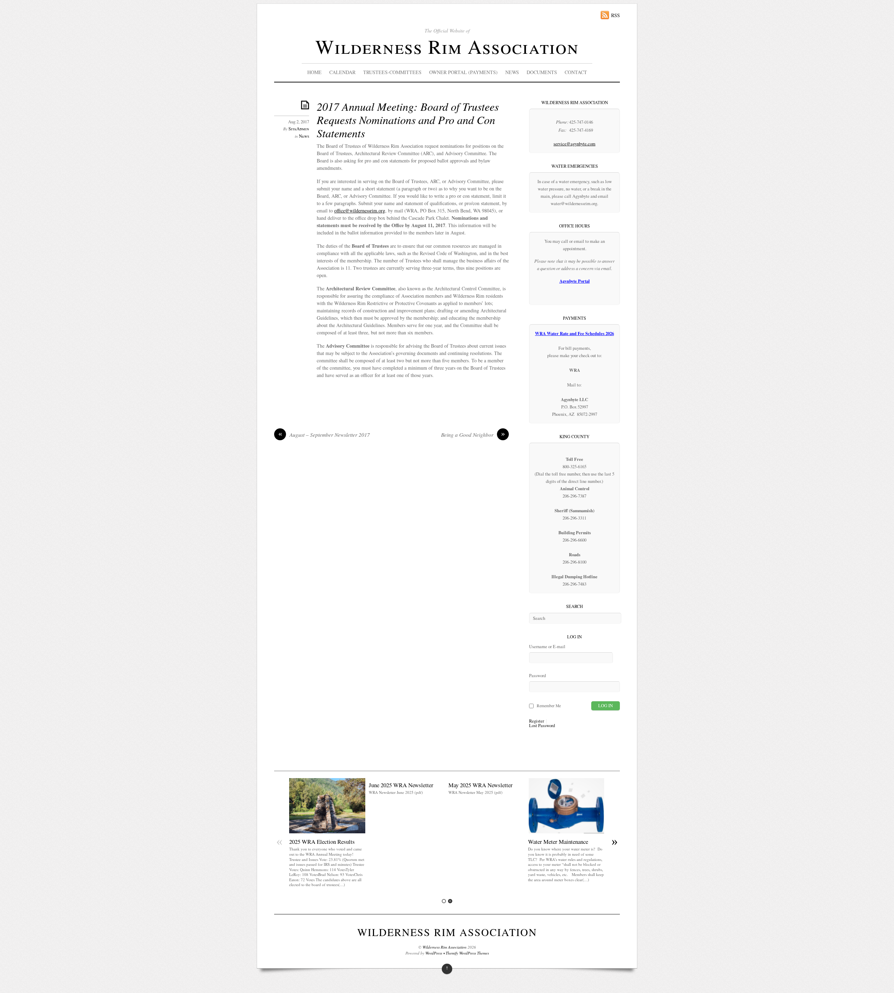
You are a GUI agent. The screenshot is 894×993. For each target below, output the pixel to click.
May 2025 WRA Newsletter (480, 785)
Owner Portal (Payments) (463, 72)
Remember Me (549, 705)
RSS (615, 15)
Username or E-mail (547, 647)
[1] (444, 901)
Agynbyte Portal (574, 281)
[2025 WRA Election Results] (327, 831)
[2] (450, 901)
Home (314, 72)
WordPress (433, 953)
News (512, 72)
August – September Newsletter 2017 (324, 434)
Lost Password (542, 726)
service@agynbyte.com (574, 144)
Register (536, 721)
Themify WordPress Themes (467, 953)
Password (537, 676)
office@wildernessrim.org (359, 210)
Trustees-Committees (392, 72)
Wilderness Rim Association (447, 46)
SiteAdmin (298, 129)
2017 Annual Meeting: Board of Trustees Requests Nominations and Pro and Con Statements (408, 120)
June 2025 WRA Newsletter (401, 785)
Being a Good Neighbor (473, 434)
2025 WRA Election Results (322, 842)
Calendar (342, 72)
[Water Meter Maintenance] (566, 831)
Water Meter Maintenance (558, 842)
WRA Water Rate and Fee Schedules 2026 (574, 333)
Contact (576, 72)
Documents (542, 72)
